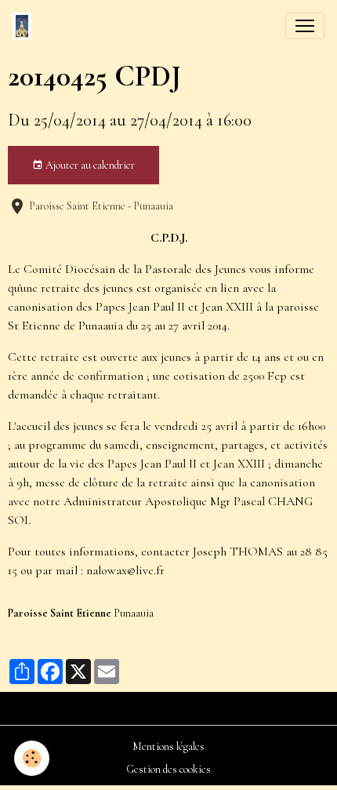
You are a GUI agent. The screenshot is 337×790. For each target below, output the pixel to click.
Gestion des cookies (168, 769)
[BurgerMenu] (304, 26)
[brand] (25, 26)
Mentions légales (168, 746)
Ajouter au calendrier (89, 165)
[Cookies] (31, 758)
